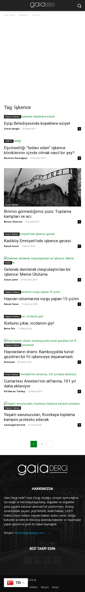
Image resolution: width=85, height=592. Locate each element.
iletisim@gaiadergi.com (29, 533)
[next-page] (50, 444)
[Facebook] (28, 560)
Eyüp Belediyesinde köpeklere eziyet (37, 123)
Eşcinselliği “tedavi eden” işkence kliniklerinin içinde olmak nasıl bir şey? (39, 150)
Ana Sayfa (9, 15)
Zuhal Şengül (12, 128)
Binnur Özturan (13, 221)
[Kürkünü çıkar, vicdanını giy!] (42, 316)
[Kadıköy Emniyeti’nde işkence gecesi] (42, 234)
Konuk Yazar (11, 246)
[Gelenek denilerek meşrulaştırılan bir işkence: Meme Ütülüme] (42, 260)
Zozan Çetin (11, 279)
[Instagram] (38, 560)
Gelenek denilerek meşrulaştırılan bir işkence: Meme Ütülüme (37, 272)
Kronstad (9, 361)
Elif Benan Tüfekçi (14, 391)
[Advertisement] (42, 61)
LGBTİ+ (8, 141)
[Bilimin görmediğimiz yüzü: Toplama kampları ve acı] (42, 187)
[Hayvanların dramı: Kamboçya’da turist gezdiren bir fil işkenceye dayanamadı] (42, 343)
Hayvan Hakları (12, 116)
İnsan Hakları (11, 204)
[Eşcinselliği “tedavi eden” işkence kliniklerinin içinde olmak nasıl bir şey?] (42, 141)
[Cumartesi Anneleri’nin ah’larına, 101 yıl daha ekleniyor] (42, 374)
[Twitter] (47, 560)
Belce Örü (9, 328)
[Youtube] (57, 560)
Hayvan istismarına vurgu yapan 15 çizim (41, 298)
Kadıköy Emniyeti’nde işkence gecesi (37, 240)
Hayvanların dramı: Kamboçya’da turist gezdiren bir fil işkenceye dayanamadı (39, 354)
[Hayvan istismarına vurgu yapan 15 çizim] (42, 292)
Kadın (8, 262)
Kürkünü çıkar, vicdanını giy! (29, 323)
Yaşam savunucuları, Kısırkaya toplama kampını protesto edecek (39, 417)
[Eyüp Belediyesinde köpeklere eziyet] (42, 116)
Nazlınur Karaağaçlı (16, 157)
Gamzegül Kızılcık (14, 424)
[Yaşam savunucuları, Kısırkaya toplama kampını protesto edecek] (42, 405)
